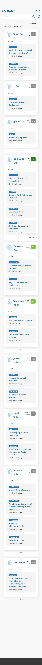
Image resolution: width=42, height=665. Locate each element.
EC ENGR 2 (13, 279)
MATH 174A (13, 64)
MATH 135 (13, 223)
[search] (16, 16)
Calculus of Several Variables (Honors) (17, 179)
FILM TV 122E (14, 486)
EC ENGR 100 (14, 262)
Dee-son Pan (18, 248)
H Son (16, 86)
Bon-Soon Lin (19, 161)
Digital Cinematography (20, 490)
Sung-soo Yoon (18, 303)
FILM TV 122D (14, 501)
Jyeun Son (18, 121)
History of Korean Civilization (17, 103)
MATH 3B (13, 192)
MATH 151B (13, 391)
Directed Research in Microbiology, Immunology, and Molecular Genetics (18, 582)
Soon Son (18, 34)
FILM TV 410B (14, 537)
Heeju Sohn (16, 415)
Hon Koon (19, 562)
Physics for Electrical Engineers (18, 283)
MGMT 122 (13, 317)
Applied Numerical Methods (17, 379)
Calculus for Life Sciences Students (20, 196)
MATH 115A (13, 208)
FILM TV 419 (14, 520)
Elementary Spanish (18, 137)
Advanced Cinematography (16, 524)
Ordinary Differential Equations (18, 227)
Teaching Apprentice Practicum (18, 433)
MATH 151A (13, 375)
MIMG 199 (13, 575)
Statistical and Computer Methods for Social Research (20, 452)
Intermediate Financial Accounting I (19, 335)
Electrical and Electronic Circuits (20, 267)
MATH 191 (13, 47)
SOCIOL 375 (13, 429)
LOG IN (37, 11)
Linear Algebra (16, 212)
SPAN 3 (12, 134)
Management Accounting (20, 320)
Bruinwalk (8, 11)
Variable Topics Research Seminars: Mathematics (20, 51)
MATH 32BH (13, 175)
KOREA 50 (13, 99)
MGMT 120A (13, 331)
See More (32, 237)
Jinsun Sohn (16, 361)
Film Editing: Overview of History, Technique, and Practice (20, 507)
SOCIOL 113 (13, 446)
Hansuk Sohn (17, 472)
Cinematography (16, 540)
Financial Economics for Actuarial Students (19, 68)
